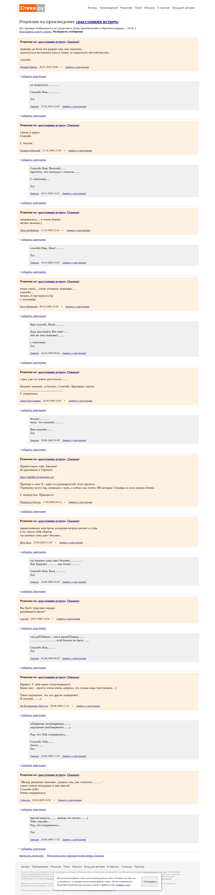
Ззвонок (73, 41)
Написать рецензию (31, 855)
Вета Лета (25, 542)
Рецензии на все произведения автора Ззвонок (75, 855)
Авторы (92, 7)
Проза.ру (139, 866)
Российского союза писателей (99, 890)
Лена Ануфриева (29, 230)
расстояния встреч (52, 41)
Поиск (138, 7)
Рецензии (126, 7)
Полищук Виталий (30, 150)
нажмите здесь (123, 885)
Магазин (149, 7)
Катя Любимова (29, 306)
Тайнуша (25, 800)
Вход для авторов (184, 7)
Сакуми (24, 618)
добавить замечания (33, 76)
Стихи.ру (127, 866)
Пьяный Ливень (28, 67)
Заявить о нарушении (77, 67)
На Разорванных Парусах (34, 706)
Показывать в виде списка (35, 31)
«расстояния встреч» (97, 21)
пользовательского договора (155, 872)
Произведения (109, 7)
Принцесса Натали (30, 502)
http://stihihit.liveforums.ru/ (37, 477)
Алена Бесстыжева (30, 400)
